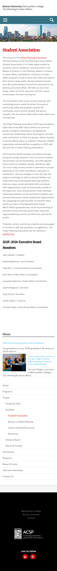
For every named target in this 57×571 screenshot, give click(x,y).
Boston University (28, 502)
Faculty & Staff (12, 403)
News (6, 334)
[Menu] (5, 20)
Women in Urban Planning (20, 421)
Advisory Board (12, 439)
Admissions (8, 452)
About (6, 385)
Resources (13, 433)
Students (9, 409)
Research (7, 458)
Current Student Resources (21, 427)
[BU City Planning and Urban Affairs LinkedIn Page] (25, 559)
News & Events (10, 464)
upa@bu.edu (8, 234)
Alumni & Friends (13, 445)
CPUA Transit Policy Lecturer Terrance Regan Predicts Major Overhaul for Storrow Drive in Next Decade (40, 360)
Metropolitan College (31, 511)
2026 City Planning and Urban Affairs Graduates (23, 343)
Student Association (18, 415)
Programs (7, 391)
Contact (31, 518)
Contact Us (8, 476)
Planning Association (34, 57)
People (6, 397)
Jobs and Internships (13, 470)
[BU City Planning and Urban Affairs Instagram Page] (32, 559)
